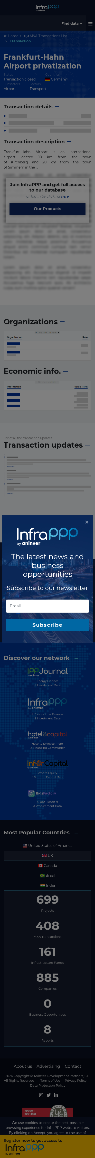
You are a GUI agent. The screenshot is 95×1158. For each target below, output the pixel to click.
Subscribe (47, 625)
